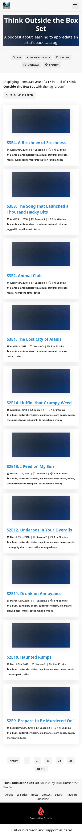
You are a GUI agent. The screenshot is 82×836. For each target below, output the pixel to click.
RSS (19, 57)
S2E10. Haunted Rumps (29, 657)
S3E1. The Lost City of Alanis (34, 339)
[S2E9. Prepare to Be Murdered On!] (41, 699)
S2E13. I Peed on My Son (30, 466)
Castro (64, 57)
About (9, 794)
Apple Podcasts (40, 57)
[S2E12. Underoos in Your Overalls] (41, 508)
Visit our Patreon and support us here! (41, 830)
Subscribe (43, 799)
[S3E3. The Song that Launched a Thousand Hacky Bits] (41, 184)
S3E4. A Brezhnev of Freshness (36, 142)
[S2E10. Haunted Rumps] (41, 635)
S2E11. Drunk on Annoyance (34, 593)
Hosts (34, 794)
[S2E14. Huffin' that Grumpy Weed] (41, 381)
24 (59, 760)
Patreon (72, 794)
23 (48, 760)
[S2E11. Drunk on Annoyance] (41, 572)
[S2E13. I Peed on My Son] (41, 445)
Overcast (33, 64)
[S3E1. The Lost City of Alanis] (41, 317)
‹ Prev (14, 760)
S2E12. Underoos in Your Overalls (39, 530)
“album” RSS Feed (21, 95)
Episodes (22, 794)
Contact (47, 794)
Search (59, 794)
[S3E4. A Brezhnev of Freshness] (41, 121)
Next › (41, 769)
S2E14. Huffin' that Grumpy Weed (39, 402)
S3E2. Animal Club (24, 275)
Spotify (54, 64)
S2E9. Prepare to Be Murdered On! (40, 720)
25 (70, 760)
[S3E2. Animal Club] (41, 254)
